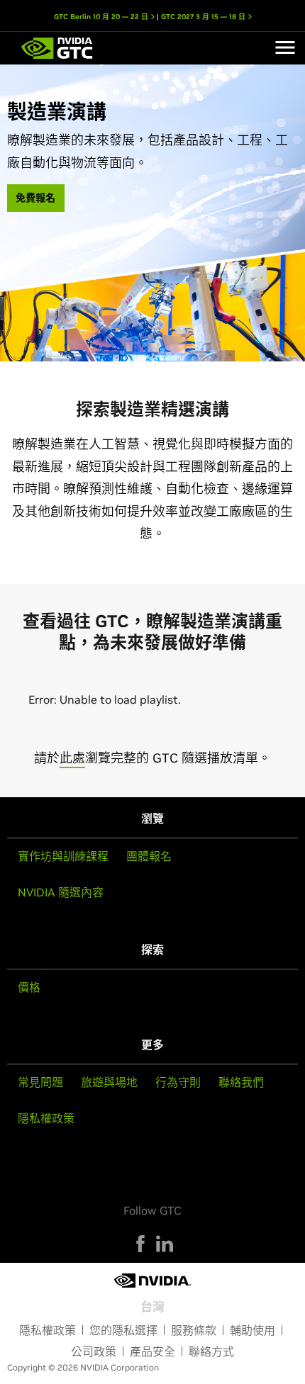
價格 (29, 987)
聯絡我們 (241, 1082)
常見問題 (40, 1082)
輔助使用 (252, 1330)
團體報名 (149, 856)
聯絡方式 (211, 1351)
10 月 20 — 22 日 (102, 16)
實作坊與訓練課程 (63, 856)
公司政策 (93, 1351)
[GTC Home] (57, 48)
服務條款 (193, 1330)
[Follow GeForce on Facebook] (140, 1243)
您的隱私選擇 (123, 1330)
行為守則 (178, 1082)
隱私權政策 (46, 1118)
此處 (72, 758)
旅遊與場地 (109, 1082)
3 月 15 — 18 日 (204, 16)
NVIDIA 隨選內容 (61, 892)
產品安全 (152, 1351)
